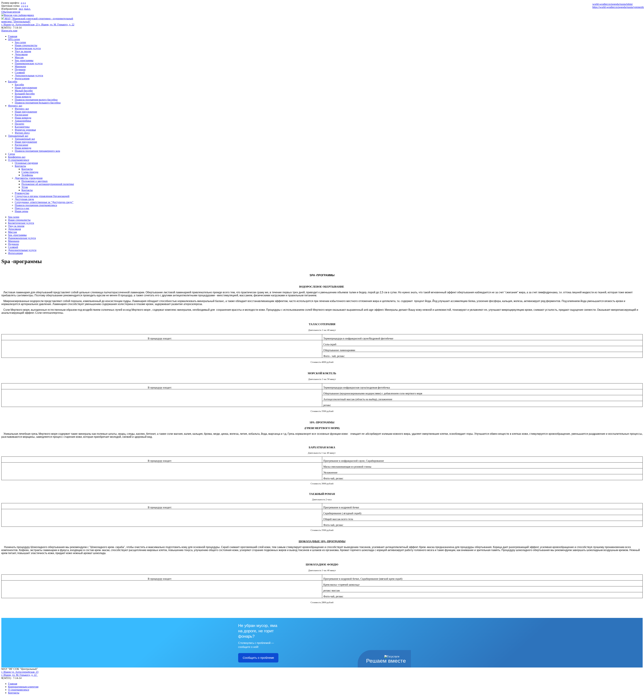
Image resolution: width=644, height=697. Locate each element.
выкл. (27, 8)
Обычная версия (10, 11)
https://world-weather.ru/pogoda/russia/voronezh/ (618, 7)
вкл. (21, 8)
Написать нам (9, 30)
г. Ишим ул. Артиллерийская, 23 (20, 24)
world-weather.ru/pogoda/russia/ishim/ (612, 4)
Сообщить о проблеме (258, 657)
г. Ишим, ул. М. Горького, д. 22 (56, 24)
